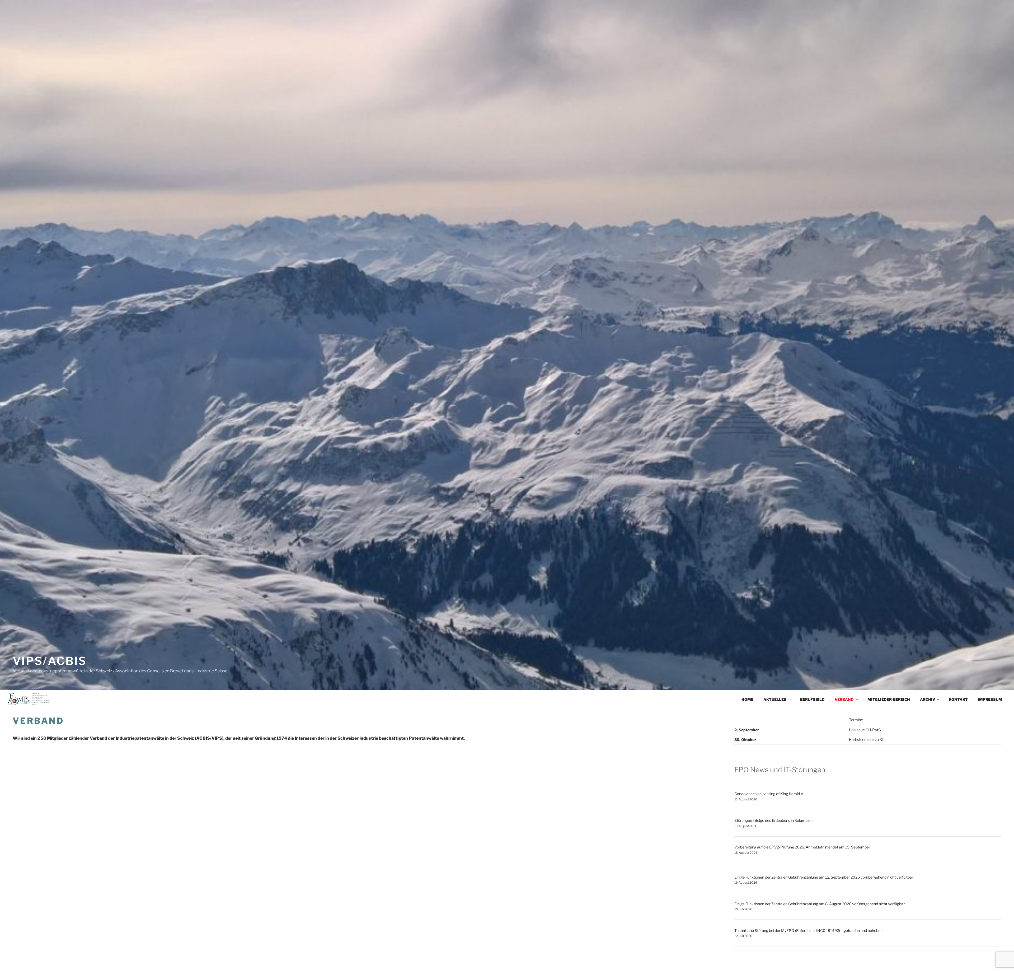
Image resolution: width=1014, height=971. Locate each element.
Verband (844, 699)
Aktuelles (774, 699)
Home (747, 699)
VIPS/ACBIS (50, 661)
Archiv (927, 699)
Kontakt (958, 699)
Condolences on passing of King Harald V (768, 793)
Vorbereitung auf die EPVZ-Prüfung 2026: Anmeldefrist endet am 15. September (802, 847)
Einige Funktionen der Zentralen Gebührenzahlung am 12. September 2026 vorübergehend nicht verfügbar (823, 877)
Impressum (990, 699)
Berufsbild (812, 699)
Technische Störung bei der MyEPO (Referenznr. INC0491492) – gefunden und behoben (808, 930)
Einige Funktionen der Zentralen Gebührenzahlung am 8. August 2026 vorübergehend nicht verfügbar (819, 904)
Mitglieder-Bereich (888, 699)
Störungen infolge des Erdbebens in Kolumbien (773, 820)
